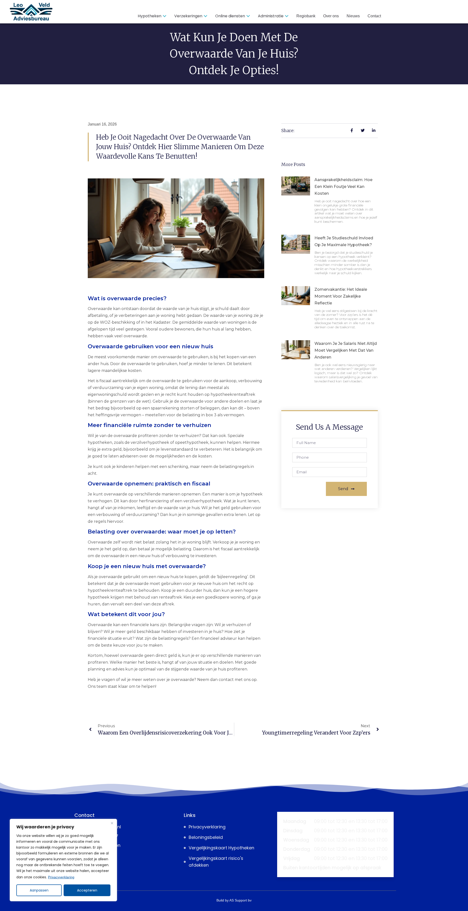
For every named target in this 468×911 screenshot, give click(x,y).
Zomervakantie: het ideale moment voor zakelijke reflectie (340, 296)
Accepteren (87, 890)
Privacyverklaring (61, 877)
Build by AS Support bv (234, 900)
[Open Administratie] (287, 16)
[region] (63, 860)
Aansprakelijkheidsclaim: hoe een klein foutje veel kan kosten (343, 186)
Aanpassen (39, 890)
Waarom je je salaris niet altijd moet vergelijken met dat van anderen (345, 350)
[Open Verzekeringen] (205, 16)
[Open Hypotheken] (164, 16)
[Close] (112, 823)
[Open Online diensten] (248, 16)
